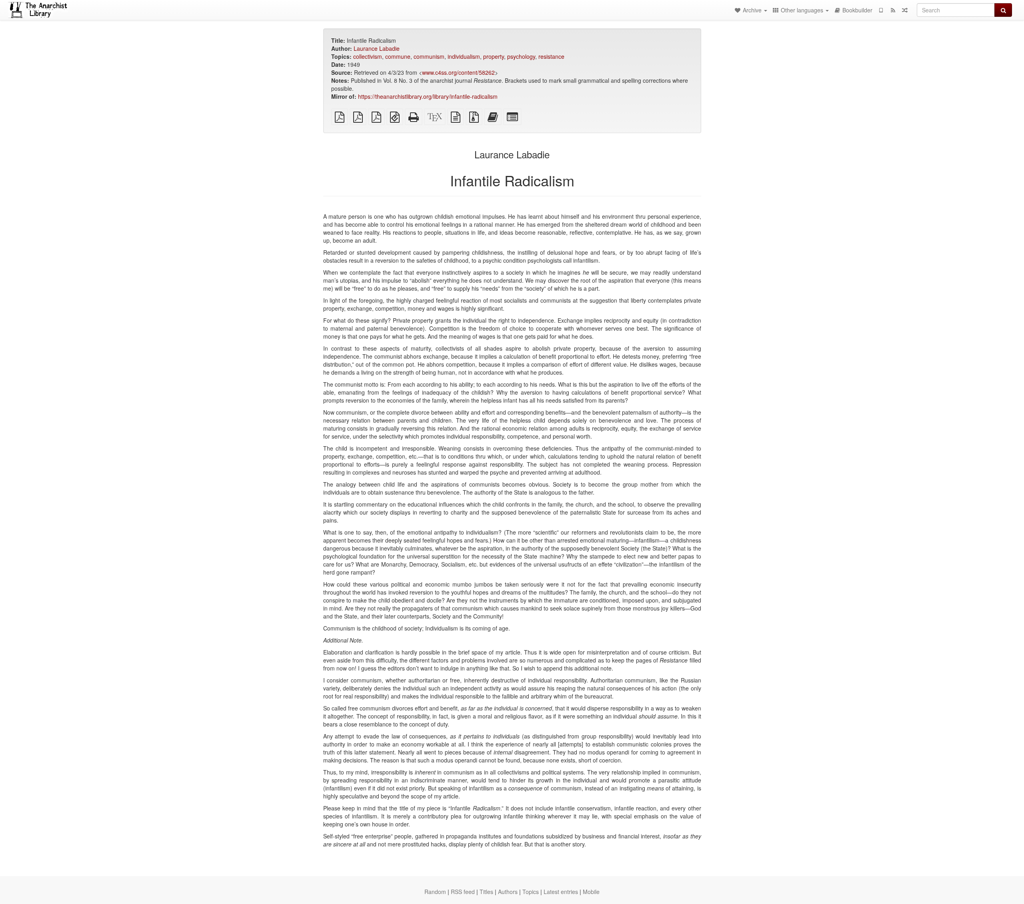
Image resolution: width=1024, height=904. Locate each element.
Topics (530, 892)
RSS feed (463, 892)
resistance (551, 56)
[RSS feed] (893, 10)
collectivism (367, 56)
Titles (486, 892)
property (493, 56)
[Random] (905, 10)
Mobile (591, 892)
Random (435, 892)
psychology (521, 56)
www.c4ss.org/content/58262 (458, 72)
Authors (508, 892)
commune (397, 56)
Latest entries (561, 892)
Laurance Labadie (377, 48)
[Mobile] (881, 10)
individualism (464, 56)
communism (429, 56)
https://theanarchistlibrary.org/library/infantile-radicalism (428, 96)
